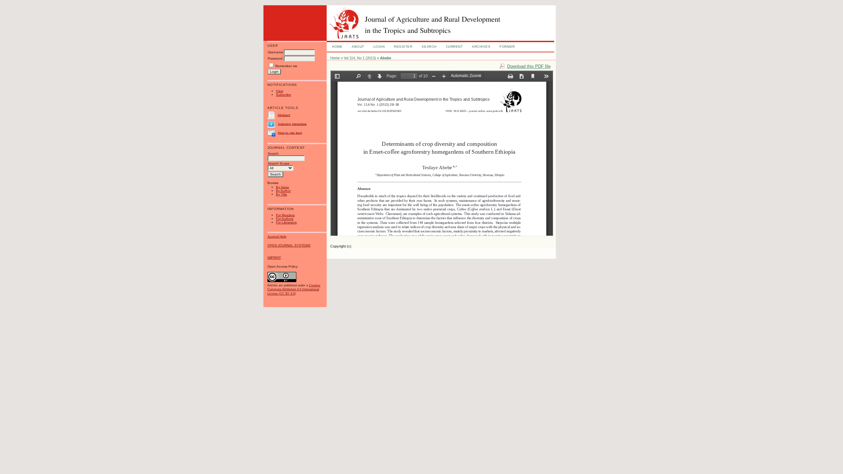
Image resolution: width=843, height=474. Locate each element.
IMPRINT (274, 257)
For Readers (285, 215)
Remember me (286, 66)
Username (275, 52)
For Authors (284, 219)
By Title (281, 194)
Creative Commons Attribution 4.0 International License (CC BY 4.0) (293, 289)
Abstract (284, 115)
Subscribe (283, 94)
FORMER (507, 46)
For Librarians (286, 222)
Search (429, 46)
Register (403, 46)
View (279, 91)
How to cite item (290, 132)
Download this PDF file (529, 66)
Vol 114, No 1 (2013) (360, 58)
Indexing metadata (292, 123)
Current (454, 46)
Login (379, 46)
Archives (481, 46)
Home (337, 46)
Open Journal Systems (289, 245)
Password (275, 58)
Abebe (385, 58)
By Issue (282, 187)
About (358, 46)
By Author (283, 191)
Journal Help (276, 236)
